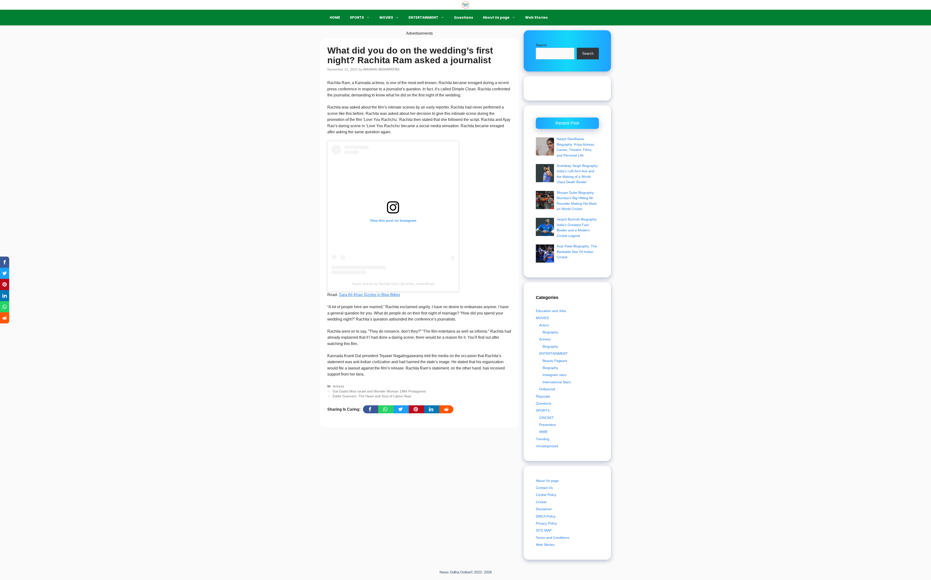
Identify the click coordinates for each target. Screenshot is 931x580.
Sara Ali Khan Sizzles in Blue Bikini (369, 295)
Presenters (547, 425)
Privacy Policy (546, 523)
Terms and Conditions (552, 538)
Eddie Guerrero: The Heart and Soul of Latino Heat (372, 396)
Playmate (543, 396)
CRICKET (546, 418)
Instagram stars (555, 375)
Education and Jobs (551, 311)
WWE (543, 432)
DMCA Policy (545, 516)
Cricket (541, 502)
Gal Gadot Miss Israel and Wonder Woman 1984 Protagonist (379, 391)
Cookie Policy (546, 495)
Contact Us (544, 488)
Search (541, 45)
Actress (338, 386)
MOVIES (386, 17)
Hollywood (547, 389)
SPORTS (357, 17)
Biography (550, 332)
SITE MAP (544, 530)
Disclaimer (544, 509)
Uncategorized (547, 446)
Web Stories (536, 17)
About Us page (496, 17)
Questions (463, 17)
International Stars (557, 382)
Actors (544, 325)
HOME (335, 17)
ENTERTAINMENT (423, 17)
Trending (542, 439)
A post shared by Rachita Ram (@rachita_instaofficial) (393, 284)
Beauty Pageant (555, 361)
